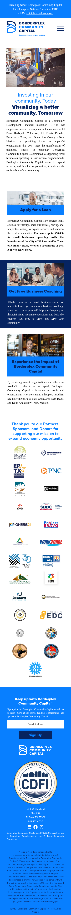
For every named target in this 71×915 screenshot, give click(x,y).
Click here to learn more (40, 13)
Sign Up (35, 735)
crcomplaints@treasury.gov (45, 901)
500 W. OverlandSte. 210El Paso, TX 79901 (35, 813)
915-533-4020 (35, 821)
